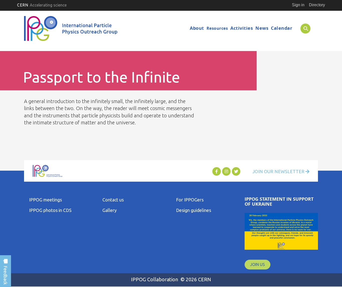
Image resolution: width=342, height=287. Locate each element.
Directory (317, 5)
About (197, 28)
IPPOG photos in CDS (50, 210)
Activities (241, 28)
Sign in (298, 5)
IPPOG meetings (45, 199)
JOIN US (257, 264)
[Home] (71, 30)
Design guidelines (193, 210)
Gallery (109, 210)
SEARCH (303, 28)
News (261, 28)
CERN (41, 5)
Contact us (113, 199)
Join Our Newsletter (278, 171)
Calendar (281, 28)
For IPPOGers (190, 199)
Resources (217, 28)
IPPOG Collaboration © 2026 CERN (171, 279)
